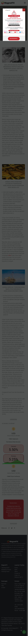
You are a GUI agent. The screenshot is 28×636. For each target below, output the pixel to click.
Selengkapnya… (14, 38)
